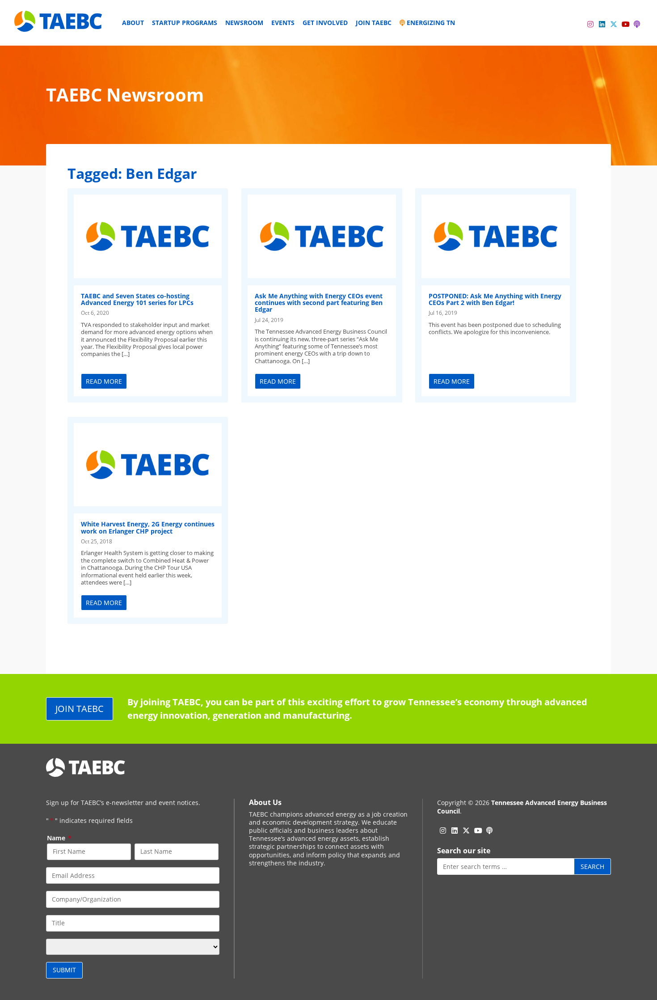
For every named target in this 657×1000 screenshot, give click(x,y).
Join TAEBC (374, 22)
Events (283, 22)
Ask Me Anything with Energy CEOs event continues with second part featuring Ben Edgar (319, 303)
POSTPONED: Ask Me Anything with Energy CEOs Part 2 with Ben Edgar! (495, 299)
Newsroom (244, 22)
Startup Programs (184, 22)
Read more (104, 381)
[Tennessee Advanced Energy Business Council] (59, 25)
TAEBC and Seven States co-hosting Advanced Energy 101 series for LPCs (137, 299)
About (133, 22)
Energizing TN (430, 22)
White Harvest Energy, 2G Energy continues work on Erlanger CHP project (148, 527)
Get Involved (325, 22)
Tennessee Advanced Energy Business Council (522, 806)
